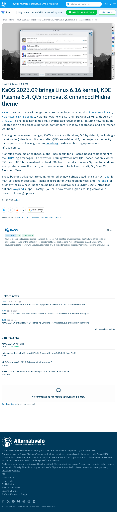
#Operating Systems (42, 217)
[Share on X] (10, 210)
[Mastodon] (13, 501)
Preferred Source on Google (14, 494)
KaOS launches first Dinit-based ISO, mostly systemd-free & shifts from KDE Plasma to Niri (43, 304)
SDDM (10, 158)
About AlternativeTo (11, 487)
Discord (82, 464)
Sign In (108, 4)
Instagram (35, 467)
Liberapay (6, 470)
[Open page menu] (114, 4)
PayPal (16, 470)
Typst (106, 176)
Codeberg (52, 143)
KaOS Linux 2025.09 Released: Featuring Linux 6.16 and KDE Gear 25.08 (35, 371)
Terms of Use (8, 477)
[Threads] (23, 501)
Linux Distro (10, 235)
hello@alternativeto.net (61, 464)
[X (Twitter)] (8, 501)
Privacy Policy (8, 481)
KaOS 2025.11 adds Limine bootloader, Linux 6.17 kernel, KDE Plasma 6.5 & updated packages (45, 313)
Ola (21, 454)
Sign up (14, 404)
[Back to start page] (4, 4)
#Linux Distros (23, 217)
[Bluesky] (18, 501)
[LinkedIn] (34, 501)
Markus (30, 454)
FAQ (4, 474)
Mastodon (8, 467)
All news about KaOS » (105, 329)
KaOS (5, 112)
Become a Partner (10, 491)
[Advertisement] (58, 272)
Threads (26, 467)
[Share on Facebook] (4, 210)
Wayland (18, 189)
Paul (18, 200)
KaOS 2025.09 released (13, 343)
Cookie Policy (8, 484)
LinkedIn (47, 467)
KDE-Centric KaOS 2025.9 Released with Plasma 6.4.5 (27, 362)
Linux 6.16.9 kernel (100, 112)
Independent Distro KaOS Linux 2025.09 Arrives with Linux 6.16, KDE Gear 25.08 (39, 353)
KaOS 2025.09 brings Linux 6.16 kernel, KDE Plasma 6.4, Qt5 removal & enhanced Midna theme (45, 322)
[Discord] (3, 501)
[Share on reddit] (16, 210)
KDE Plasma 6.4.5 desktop (18, 116)
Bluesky (17, 467)
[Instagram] (28, 501)
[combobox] (84, 4)
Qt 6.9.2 (7, 120)
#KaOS (58, 217)
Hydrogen (101, 180)
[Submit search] (68, 4)
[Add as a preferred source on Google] (36, 210)
